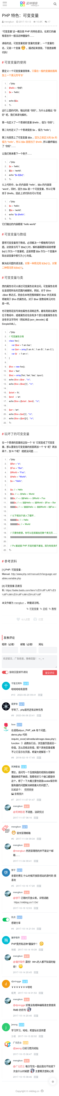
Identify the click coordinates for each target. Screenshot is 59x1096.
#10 (13, 694)
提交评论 (49, 672)
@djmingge (19, 1005)
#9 (13, 715)
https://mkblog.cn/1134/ (26, 902)
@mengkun (19, 850)
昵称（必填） (9, 644)
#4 (13, 928)
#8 (13, 757)
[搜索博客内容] (55, 4)
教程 (54, 608)
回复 (40, 694)
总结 (45, 608)
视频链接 (28, 789)
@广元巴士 (19, 1066)
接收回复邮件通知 (18, 672)
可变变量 (34, 608)
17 (49, 21)
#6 (13, 838)
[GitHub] (41, 1091)
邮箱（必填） (27, 644)
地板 (14, 949)
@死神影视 (19, 812)
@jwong (17, 1048)
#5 (13, 885)
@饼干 (16, 898)
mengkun (9, 21)
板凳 (14, 992)
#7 (13, 799)
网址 (41, 644)
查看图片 (19, 793)
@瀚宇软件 (19, 961)
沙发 (14, 1036)
